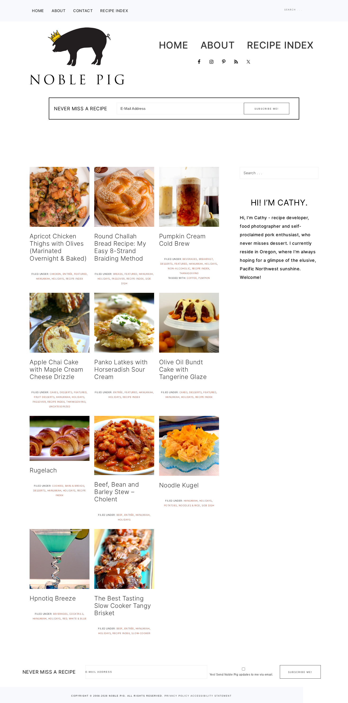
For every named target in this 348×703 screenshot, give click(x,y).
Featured (80, 273)
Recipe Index (74, 278)
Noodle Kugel (179, 485)
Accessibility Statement (211, 696)
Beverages (190, 259)
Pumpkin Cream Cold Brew (182, 239)
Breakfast (206, 259)
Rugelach (43, 470)
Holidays (58, 278)
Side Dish (208, 505)
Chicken (55, 273)
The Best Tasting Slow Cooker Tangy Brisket (122, 606)
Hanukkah (43, 278)
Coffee (192, 277)
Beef (119, 514)
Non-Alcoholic (179, 268)
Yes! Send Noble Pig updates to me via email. (241, 674)
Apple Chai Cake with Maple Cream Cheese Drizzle (56, 369)
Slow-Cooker (140, 633)
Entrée (67, 273)
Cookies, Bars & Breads (68, 485)
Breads (118, 273)
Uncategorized (59, 406)
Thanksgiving (189, 273)
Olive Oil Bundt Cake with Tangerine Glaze (183, 369)
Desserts (166, 263)
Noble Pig (77, 56)
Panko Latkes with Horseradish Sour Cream (121, 369)
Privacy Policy (177, 696)
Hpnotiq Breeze (53, 598)
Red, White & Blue (74, 618)
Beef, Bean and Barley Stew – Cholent (116, 492)
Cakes (54, 392)
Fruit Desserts (44, 397)
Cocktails (76, 613)
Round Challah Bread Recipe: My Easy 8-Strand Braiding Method (120, 247)
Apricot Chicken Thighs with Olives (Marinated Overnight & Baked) (58, 247)
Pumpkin (204, 277)
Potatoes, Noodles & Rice (182, 505)
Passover (118, 278)
